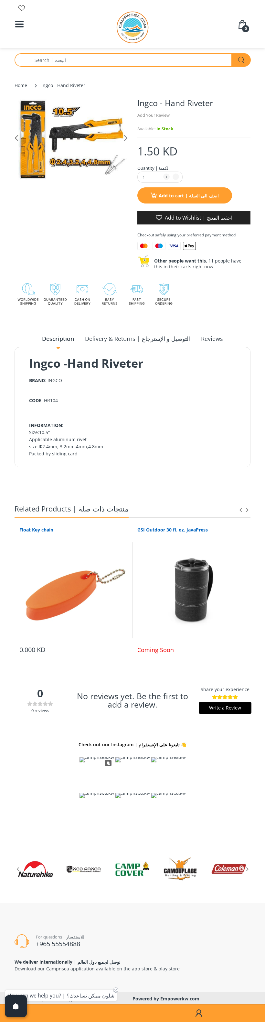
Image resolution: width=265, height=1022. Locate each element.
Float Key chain (36, 530)
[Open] (16, 1006)
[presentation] (241, 510)
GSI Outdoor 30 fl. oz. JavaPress (172, 530)
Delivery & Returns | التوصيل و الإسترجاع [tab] (137, 338)
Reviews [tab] (212, 338)
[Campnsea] (132, 27)
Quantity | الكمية (153, 168)
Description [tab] (58, 338)
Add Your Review (153, 115)
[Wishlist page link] (21, 8)
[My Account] (198, 1013)
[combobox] (132, 60)
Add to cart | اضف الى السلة (189, 196)
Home (21, 85)
